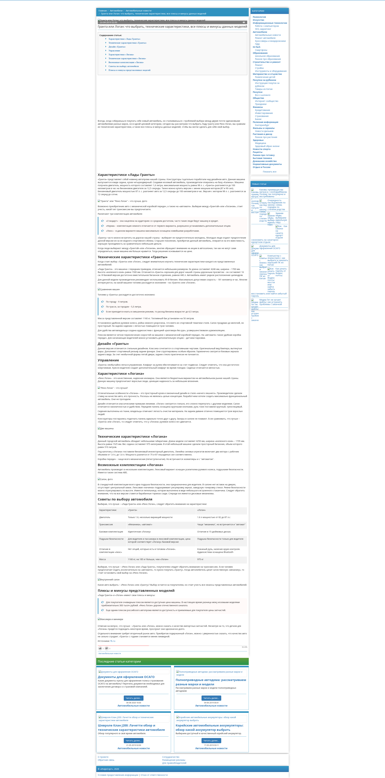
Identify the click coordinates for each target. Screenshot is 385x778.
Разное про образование (268, 59)
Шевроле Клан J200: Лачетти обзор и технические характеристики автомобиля (131, 727)
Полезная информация (265, 122)
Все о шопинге (262, 95)
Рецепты (257, 152)
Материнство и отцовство (267, 74)
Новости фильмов (264, 131)
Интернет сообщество (266, 101)
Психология (259, 16)
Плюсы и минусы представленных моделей (129, 70)
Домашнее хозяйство (265, 161)
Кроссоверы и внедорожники (270, 41)
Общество (258, 98)
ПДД (257, 44)
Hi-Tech (256, 47)
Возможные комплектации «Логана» (126, 62)
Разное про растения (266, 137)
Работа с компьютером (267, 25)
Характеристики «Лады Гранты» (124, 39)
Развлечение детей (265, 77)
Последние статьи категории (119, 661)
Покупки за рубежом (264, 80)
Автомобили (260, 31)
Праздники (260, 104)
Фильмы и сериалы (264, 128)
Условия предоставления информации (118, 774)
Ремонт (259, 65)
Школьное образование (267, 56)
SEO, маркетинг (263, 28)
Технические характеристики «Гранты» (128, 43)
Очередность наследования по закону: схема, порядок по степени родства (276, 205)
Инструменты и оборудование (271, 71)
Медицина (260, 143)
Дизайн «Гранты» (117, 47)
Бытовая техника (262, 158)
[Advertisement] (172, 98)
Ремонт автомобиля (265, 37)
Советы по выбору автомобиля (124, 66)
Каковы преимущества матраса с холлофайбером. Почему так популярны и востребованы (273, 193)
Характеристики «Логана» (121, 54)
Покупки (257, 92)
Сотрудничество (170, 756)
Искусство (258, 19)
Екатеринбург (262, 125)
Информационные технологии (270, 22)
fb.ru (112, 641)
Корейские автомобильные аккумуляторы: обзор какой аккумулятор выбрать (209, 727)
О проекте (103, 756)
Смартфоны (261, 50)
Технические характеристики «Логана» (127, 58)
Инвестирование (264, 113)
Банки (258, 119)
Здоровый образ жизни (267, 146)
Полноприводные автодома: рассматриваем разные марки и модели (211, 682)
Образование (260, 53)
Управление (114, 51)
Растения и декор (262, 134)
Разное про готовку (264, 155)
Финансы (258, 107)
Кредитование (262, 110)
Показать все (269, 171)
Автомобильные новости (110, 653)
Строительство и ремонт (267, 62)
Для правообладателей (174, 762)
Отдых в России (261, 167)
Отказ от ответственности (154, 774)
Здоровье (258, 140)
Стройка (259, 68)
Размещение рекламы (173, 759)
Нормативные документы (267, 164)
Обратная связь (106, 759)
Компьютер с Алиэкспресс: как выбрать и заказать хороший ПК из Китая (278, 260)
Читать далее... (134, 698)
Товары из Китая (264, 89)
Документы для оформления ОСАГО (126, 677)
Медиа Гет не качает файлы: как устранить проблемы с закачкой (270, 302)
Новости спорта (261, 149)
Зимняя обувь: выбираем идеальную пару (281, 218)
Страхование (262, 116)
